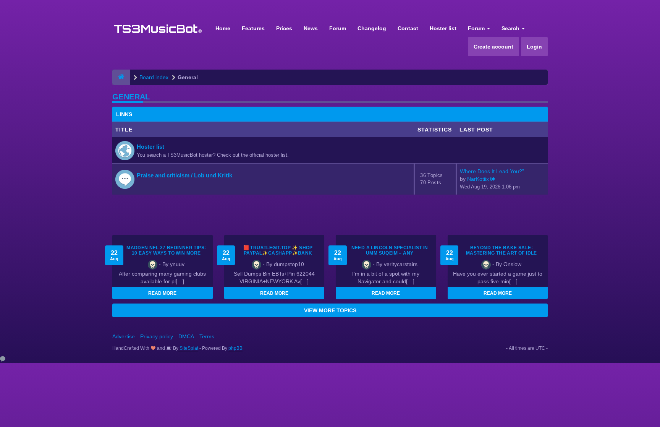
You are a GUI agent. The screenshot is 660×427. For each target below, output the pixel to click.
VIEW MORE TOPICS (330, 310)
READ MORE (162, 293)
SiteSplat (188, 348)
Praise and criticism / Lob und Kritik (184, 175)
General (131, 97)
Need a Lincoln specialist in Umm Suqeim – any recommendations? (389, 253)
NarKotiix (478, 179)
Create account (493, 47)
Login (534, 47)
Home (222, 28)
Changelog (372, 28)
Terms (206, 336)
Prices (284, 28)
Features (253, 28)
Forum (337, 28)
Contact (408, 28)
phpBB (235, 348)
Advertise (123, 336)
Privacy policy (156, 336)
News (311, 28)
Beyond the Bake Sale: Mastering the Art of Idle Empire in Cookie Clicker (501, 253)
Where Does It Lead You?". (493, 171)
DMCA (186, 336)
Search (511, 28)
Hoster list (443, 28)
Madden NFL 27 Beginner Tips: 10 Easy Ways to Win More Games (166, 253)
